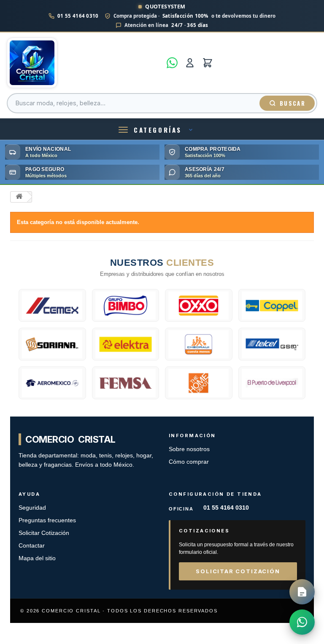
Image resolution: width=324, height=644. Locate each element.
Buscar (292, 103)
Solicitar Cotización (44, 533)
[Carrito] (207, 62)
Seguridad (32, 508)
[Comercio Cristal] (84, 62)
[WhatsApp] (172, 62)
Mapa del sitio (37, 558)
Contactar (32, 545)
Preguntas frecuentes (47, 520)
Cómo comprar (189, 462)
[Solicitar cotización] (302, 591)
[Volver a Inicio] (19, 197)
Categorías (158, 129)
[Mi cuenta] (189, 62)
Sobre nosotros (189, 449)
